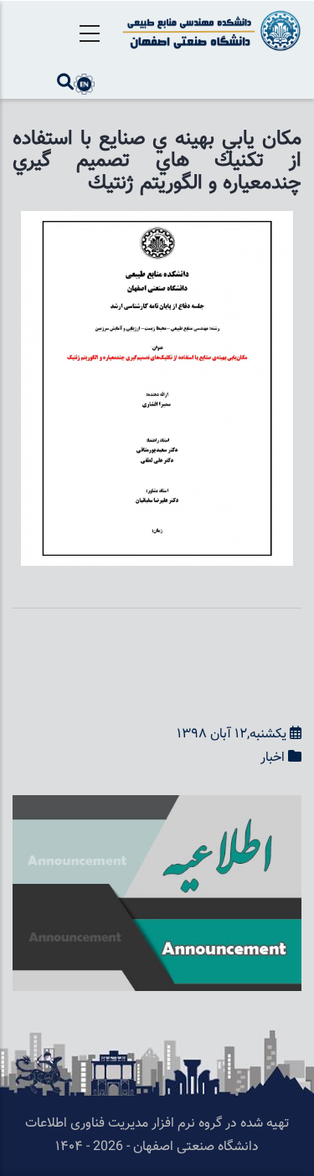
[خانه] (209, 30)
